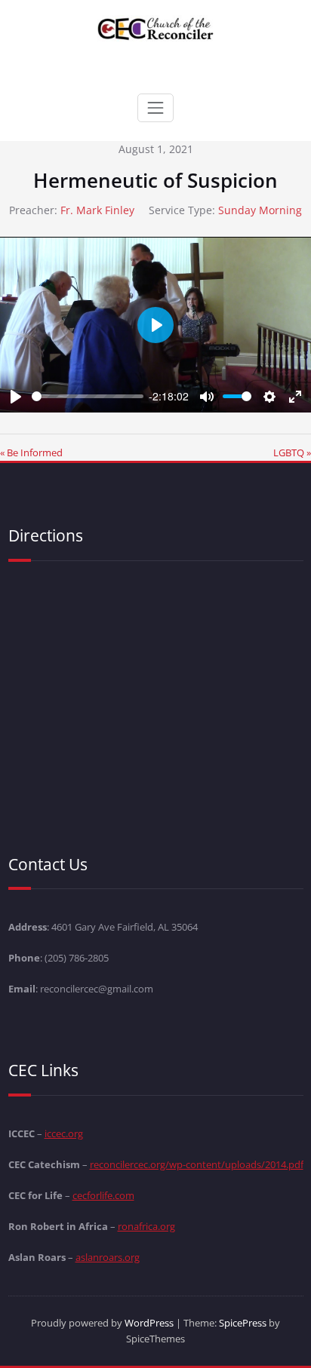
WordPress (149, 1323)
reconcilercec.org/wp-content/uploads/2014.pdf (196, 1164)
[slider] (87, 396)
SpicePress (242, 1323)
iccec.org (64, 1133)
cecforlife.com (103, 1195)
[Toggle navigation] (155, 108)
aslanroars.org (107, 1257)
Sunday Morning (260, 210)
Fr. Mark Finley (97, 210)
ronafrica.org (146, 1226)
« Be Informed (31, 452)
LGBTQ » (292, 452)
